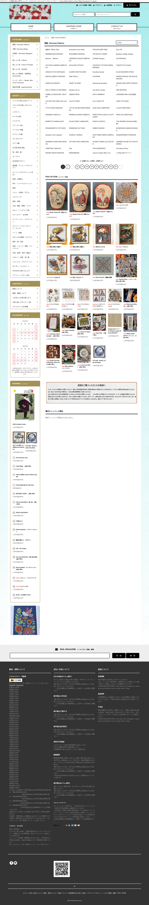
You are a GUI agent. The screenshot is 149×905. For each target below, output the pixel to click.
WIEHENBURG (74, 153)
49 (92, 167)
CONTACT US (117, 27)
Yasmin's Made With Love (101, 153)
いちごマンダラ (123, 205)
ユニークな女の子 (55, 277)
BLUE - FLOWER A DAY (23, 595)
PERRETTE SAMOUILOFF (54, 121)
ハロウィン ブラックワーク (27, 578)
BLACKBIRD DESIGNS (77, 54)
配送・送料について (50, 893)
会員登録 (109, 5)
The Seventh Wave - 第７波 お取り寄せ (26, 503)
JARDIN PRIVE (74, 94)
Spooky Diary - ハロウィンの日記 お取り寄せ (126, 280)
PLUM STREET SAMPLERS (78, 121)
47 (82, 167)
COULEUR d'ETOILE (76, 65)
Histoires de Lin (74, 90)
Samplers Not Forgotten (53, 135)
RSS (119, 893)
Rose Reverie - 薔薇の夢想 (104, 277)
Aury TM (119, 49)
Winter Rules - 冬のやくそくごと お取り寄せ (130, 335)
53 (111, 167)
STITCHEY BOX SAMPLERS (79, 142)
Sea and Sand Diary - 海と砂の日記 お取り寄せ (26, 558)
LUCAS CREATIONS (123, 108)
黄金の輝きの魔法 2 (55, 247)
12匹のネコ (19, 521)
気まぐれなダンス (78, 277)
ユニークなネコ (123, 247)
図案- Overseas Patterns (58, 37)
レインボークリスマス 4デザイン (99, 305)
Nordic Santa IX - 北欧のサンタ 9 (103, 212)
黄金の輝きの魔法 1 (78, 247)
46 (77, 167)
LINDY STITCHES (122, 101)
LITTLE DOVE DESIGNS (54, 108)
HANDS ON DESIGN (52, 83)
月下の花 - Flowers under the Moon (99, 361)
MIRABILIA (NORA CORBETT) (79, 115)
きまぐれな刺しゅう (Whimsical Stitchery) (19, 447)
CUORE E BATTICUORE (77, 72)
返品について (62, 893)
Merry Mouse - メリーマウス (68, 367)
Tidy (70, 148)
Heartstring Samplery (100, 83)
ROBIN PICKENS (98, 128)
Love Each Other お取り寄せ (83, 366)
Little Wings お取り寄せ (23, 466)
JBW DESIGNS (121, 90)
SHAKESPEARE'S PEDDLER (126, 135)
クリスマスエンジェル (114, 305)
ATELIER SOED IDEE (100, 49)
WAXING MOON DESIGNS (54, 153)
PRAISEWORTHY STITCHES (55, 128)
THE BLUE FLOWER (100, 54)
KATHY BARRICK (99, 94)
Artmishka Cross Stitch (77, 49)
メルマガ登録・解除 (85, 5)
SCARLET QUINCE (75, 135)
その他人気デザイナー (123, 153)
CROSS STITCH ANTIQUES (55, 72)
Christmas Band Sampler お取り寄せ (53, 335)
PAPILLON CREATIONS (124, 115)
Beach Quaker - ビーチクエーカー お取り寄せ (26, 568)
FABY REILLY (73, 76)
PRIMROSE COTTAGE (77, 128)
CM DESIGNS (121, 58)
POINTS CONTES (99, 121)
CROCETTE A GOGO (123, 65)
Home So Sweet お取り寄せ (84, 333)
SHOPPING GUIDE (73, 27)
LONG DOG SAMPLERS (101, 108)
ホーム (47, 37)
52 (106, 167)
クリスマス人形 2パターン (68, 305)
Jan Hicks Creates (99, 90)
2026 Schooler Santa (19, 424)
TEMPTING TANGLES (53, 148)
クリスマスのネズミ (52, 305)
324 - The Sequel (22, 548)
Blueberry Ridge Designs (124, 54)
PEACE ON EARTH (22, 512)
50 (96, 167)
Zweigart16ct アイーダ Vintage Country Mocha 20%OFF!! (114, 331)
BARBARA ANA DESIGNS (54, 54)
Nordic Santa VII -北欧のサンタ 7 (79, 215)
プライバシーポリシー (94, 893)
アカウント (98, 5)
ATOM (124, 893)
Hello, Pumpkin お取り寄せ (68, 331)
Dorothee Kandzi (98, 72)
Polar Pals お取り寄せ (99, 334)
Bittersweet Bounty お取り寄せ (130, 305)
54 (116, 167)
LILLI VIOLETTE (98, 101)
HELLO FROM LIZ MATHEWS (55, 90)
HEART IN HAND (75, 83)
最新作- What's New (52, 49)
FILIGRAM (96, 76)
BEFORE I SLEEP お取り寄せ (25, 493)
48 (87, 167)
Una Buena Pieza (122, 148)
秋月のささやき (100, 247)
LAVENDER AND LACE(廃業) (126, 94)
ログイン (119, 5)
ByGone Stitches (51, 58)
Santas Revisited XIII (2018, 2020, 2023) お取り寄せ (53, 362)
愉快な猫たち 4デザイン (23, 540)
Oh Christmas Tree (22, 457)
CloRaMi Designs (98, 58)
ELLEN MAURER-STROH (125, 72)
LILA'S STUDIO (74, 101)
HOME (30, 27)
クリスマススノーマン (83, 305)
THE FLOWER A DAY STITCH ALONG (26, 475)
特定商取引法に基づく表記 (76, 893)
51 (101, 167)
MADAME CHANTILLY (53, 115)
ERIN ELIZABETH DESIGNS (55, 76)
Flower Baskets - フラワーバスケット (26, 530)
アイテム (133, 5)
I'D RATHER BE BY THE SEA (25, 485)
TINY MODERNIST (99, 148)
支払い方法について (35, 893)
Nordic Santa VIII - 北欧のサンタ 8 (57, 213)
